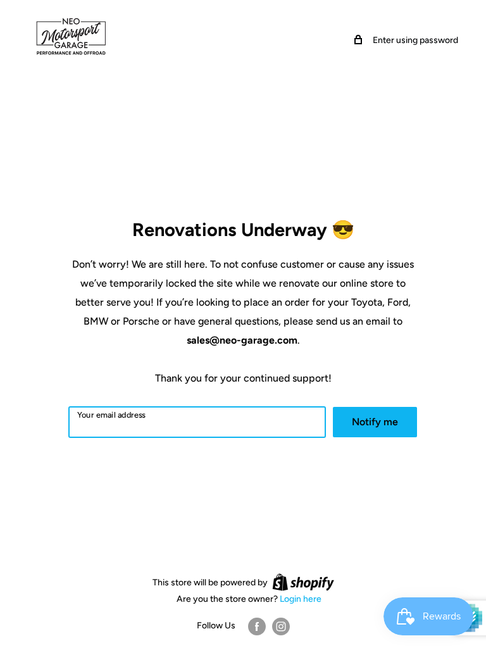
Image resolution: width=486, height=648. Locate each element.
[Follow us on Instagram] (281, 626)
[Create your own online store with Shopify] (303, 582)
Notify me (375, 422)
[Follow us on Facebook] (257, 626)
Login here (300, 599)
